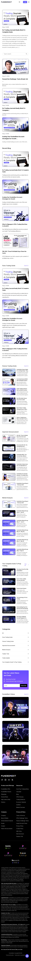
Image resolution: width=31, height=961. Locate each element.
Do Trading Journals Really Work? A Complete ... (13, 109)
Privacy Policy (19, 826)
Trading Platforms (20, 799)
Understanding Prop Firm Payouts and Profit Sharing (22, 607)
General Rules (4, 796)
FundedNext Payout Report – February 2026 (22, 484)
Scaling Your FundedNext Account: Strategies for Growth (12, 198)
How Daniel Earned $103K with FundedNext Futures (22, 380)
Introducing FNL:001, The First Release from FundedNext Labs (22, 445)
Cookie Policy (19, 828)
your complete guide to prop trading (11, 662)
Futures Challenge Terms (22, 820)
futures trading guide (8, 641)
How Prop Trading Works (22, 789)
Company (3, 815)
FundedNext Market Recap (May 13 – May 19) (22, 540)
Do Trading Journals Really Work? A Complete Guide (13, 31)
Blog (17, 794)
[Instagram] (5, 780)
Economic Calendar (21, 802)
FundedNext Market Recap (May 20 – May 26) (22, 531)
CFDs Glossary (20, 796)
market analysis (6, 649)
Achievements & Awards (7, 820)
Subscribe (23, 685)
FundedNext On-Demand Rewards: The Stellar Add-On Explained (22, 474)
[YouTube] (9, 780)
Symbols (18, 804)
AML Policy (19, 831)
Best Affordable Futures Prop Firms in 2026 (22, 399)
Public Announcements (6, 828)
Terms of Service (20, 815)
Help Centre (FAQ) (5, 799)
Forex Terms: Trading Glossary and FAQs (21, 579)
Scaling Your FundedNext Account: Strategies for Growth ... (13, 137)
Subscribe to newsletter (20, 955)
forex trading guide (7, 637)
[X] (12, 780)
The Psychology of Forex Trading (22, 598)
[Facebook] (2, 780)
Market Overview (20, 807)
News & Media (4, 818)
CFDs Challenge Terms (22, 818)
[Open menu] (29, 2)
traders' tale (5, 653)
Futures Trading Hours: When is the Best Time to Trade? (22, 418)
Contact (3, 826)
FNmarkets (3, 794)
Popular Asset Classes (21, 588)
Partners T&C (19, 836)
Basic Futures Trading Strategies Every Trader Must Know (22, 408)
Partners (3, 802)
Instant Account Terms (21, 823)
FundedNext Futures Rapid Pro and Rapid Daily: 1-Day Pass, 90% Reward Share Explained (22, 370)
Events (2, 823)
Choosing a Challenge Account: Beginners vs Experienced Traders (21, 617)
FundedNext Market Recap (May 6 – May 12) (22, 550)
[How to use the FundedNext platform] (15, 707)
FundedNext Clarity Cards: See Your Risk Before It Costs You (22, 465)
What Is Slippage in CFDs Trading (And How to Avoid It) (14, 225)
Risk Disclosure (20, 833)
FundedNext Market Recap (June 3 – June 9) (22, 511)
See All (26, 265)
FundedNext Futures (6, 791)
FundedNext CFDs (5, 789)
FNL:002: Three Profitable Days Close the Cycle (14, 252)
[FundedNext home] (6, 2)
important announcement (8, 645)
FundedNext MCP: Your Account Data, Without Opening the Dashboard (22, 455)
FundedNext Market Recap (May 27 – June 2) (22, 521)
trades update (6, 658)
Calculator (18, 791)
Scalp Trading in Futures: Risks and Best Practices (22, 389)
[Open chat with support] (27, 956)
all (3, 633)
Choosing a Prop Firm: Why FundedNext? (22, 570)
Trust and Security (10, 955)
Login (25, 2)
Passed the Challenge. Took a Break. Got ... (15, 80)
